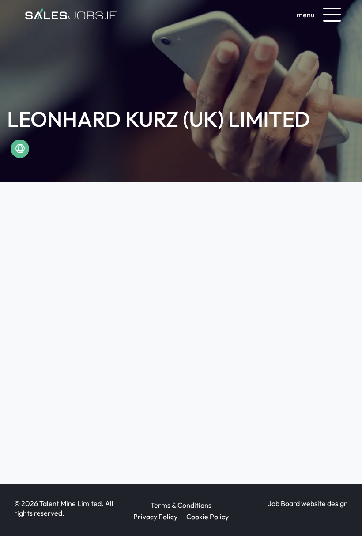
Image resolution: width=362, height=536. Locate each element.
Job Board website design (308, 503)
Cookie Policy (207, 516)
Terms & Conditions (181, 505)
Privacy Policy (155, 516)
